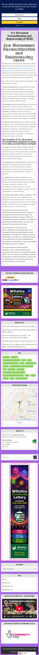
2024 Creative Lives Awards (10, 363)
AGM (22, 363)
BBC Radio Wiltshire (21, 378)
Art (5, 369)
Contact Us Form (18, 434)
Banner (6, 378)
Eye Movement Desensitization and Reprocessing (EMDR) (19, 36)
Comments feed (7, 586)
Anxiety (6, 366)
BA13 (33, 375)
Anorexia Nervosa (31, 363)
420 (24, 359)
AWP (27, 375)
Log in (4, 579)
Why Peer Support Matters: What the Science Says (19, 341)
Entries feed (6, 583)
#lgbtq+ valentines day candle (11, 359)
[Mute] (31, 616)
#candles (6, 356)
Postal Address (7, 440)
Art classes (11, 369)
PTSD (19, 197)
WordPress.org (7, 590)
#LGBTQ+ (14, 356)
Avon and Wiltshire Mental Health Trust (13, 375)
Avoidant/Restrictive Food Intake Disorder (14, 372)
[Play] (5, 616)
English (24, 653)
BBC (12, 378)
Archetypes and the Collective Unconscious (21, 366)
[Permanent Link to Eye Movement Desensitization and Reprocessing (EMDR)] (19, 52)
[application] (19, 608)
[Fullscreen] (34, 616)
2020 (29, 359)
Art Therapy (20, 369)
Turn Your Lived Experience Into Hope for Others (19, 326)
